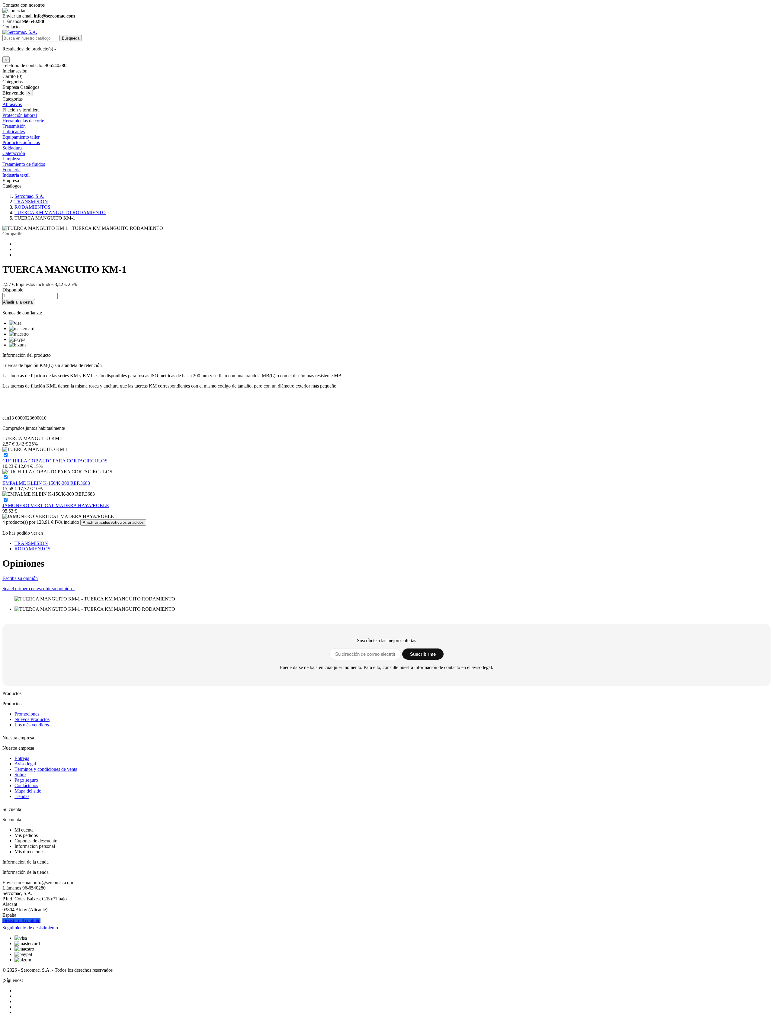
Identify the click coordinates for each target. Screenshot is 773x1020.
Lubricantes (13, 131)
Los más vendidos (31, 724)
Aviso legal (25, 763)
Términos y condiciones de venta (45, 769)
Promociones (26, 713)
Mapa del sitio (27, 790)
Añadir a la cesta (18, 302)
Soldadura (12, 147)
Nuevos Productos (32, 719)
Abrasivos (12, 104)
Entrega (21, 758)
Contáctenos (26, 785)
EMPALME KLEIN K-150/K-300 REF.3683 (46, 483)
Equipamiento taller (21, 137)
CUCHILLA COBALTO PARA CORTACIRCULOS (54, 460)
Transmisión (14, 126)
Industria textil (16, 175)
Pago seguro (26, 780)
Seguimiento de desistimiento (30, 927)
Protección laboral (19, 115)
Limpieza (11, 158)
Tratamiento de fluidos (23, 164)
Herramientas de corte (23, 120)
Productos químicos (21, 142)
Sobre (20, 774)
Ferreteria (11, 169)
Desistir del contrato (21, 920)
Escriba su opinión (20, 578)
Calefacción (13, 153)
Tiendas (21, 796)
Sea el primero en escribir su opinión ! (38, 588)
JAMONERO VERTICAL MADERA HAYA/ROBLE (55, 505)
